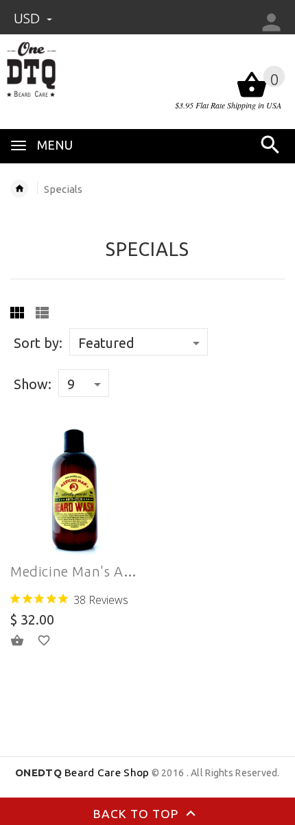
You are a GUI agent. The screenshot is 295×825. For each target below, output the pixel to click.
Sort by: (38, 343)
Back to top (137, 813)
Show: (32, 384)
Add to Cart (25, 640)
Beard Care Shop (82, 772)
